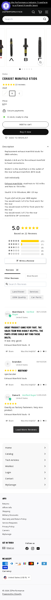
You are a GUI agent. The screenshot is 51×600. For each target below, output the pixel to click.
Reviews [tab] (10, 270)
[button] (39, 351)
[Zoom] (40, 62)
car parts (36, 297)
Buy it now (25, 131)
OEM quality (19, 297)
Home (5, 74)
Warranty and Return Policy (14, 519)
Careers (5, 530)
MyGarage (6, 534)
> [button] (26, 429)
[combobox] (25, 19)
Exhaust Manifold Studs (16, 345)
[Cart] (40, 12)
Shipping (6, 511)
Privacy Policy (8, 526)
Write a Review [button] (26, 260)
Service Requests (9, 523)
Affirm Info (7, 507)
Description (8, 146)
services (34, 291)
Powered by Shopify (12, 594)
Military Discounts (10, 515)
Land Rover (18, 291)
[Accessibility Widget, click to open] (5, 5)
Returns (5, 504)
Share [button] (11, 351)
